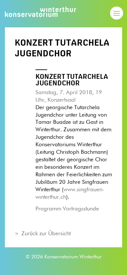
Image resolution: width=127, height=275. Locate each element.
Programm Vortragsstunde (67, 209)
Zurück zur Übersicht (46, 234)
